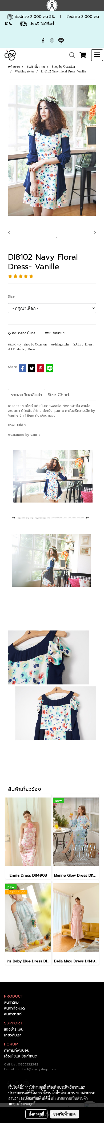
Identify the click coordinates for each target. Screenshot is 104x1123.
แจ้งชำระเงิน (13, 1029)
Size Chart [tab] (59, 395)
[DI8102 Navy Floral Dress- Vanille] (52, 151)
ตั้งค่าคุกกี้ (36, 1114)
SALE (77, 344)
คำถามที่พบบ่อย (16, 1050)
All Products (16, 349)
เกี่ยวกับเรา (12, 1035)
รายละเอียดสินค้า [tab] (26, 395)
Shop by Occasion (35, 344)
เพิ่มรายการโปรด (23, 333)
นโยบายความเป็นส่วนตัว (69, 1098)
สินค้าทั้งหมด (14, 1008)
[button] (70, 55)
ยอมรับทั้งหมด (64, 1114)
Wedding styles (60, 344)
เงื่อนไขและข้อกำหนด (20, 1056)
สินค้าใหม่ (11, 1002)
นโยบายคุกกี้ (26, 1103)
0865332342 (28, 1064)
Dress (89, 344)
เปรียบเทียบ (57, 333)
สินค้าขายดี (13, 1014)
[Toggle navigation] (97, 55)
